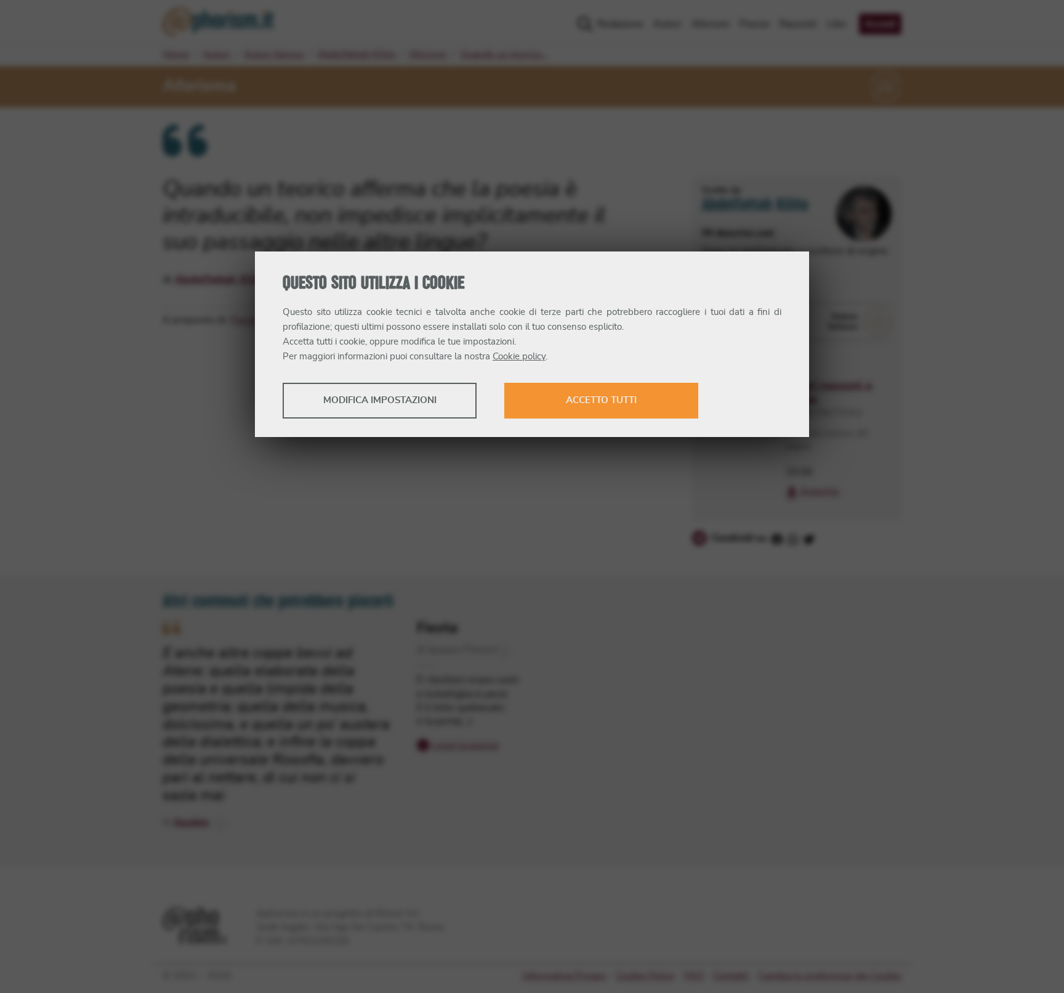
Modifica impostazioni (380, 400)
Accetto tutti (601, 400)
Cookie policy (519, 356)
